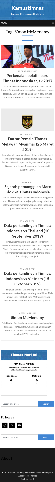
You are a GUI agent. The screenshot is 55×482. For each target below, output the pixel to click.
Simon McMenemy (27, 317)
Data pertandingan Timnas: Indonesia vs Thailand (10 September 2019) (27, 230)
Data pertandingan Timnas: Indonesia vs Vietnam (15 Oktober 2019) (27, 278)
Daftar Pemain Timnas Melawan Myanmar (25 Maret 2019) (27, 144)
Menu (4, 22)
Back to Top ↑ (27, 479)
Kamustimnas (27, 8)
